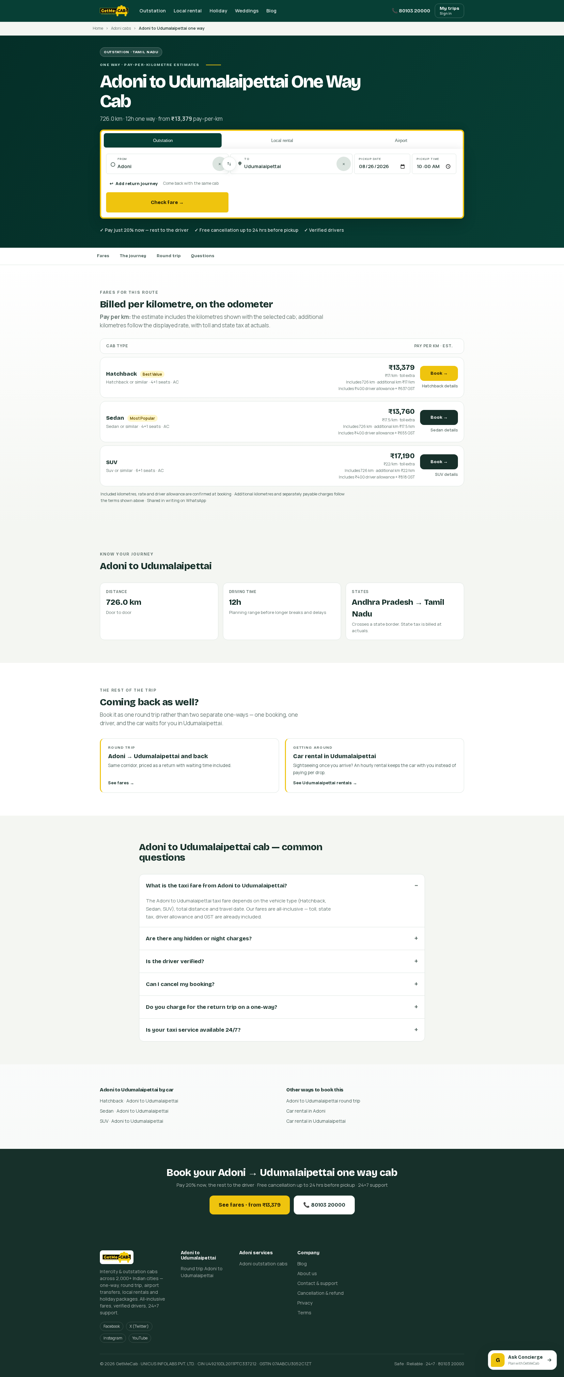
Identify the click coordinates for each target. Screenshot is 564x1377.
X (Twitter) (139, 1326)
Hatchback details (440, 386)
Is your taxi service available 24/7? (193, 1029)
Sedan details (444, 430)
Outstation (152, 11)
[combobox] (171, 166)
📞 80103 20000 (411, 11)
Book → (439, 373)
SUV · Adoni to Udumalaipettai (131, 1121)
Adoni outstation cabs (263, 1263)
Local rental (188, 11)
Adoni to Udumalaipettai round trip (323, 1101)
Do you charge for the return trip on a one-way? (211, 1007)
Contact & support (317, 1283)
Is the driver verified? (175, 961)
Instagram (112, 1338)
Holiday (218, 11)
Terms (304, 1312)
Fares (103, 255)
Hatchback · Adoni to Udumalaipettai (139, 1101)
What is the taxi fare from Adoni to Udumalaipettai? (216, 885)
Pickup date (370, 159)
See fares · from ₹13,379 (250, 1205)
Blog (271, 11)
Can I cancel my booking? (180, 984)
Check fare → (167, 202)
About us (307, 1273)
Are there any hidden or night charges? (199, 938)
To (246, 159)
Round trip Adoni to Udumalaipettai (202, 1271)
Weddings (246, 11)
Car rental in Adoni (305, 1111)
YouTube (140, 1338)
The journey (133, 255)
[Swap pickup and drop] (229, 164)
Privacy (304, 1303)
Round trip (168, 255)
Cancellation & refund (320, 1293)
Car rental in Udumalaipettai (316, 1121)
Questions (202, 255)
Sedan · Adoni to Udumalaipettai (134, 1111)
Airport (401, 140)
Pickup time (427, 159)
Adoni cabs (121, 28)
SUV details (446, 474)
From (122, 159)
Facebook (111, 1326)
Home (98, 28)
